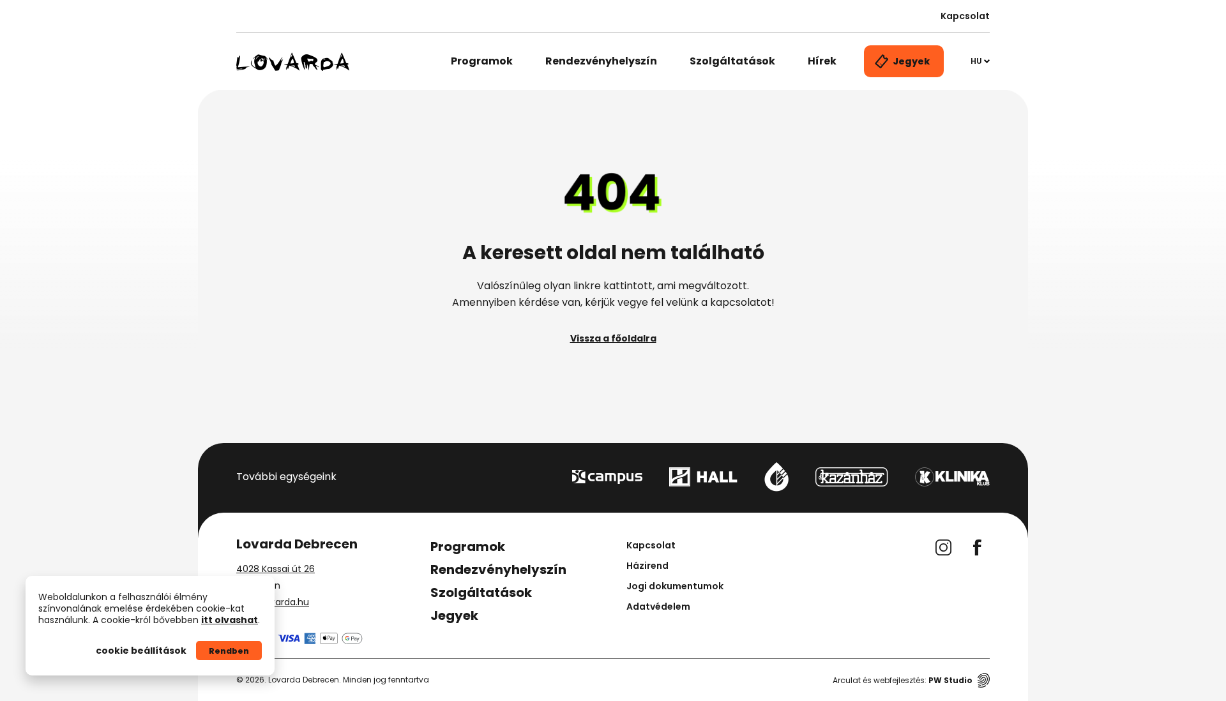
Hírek (822, 61)
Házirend (647, 565)
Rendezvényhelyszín (601, 61)
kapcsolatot (740, 302)
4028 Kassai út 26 (275, 568)
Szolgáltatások (732, 61)
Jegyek (454, 615)
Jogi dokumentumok (674, 586)
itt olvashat (229, 620)
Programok (482, 61)
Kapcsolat (965, 16)
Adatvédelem (658, 606)
